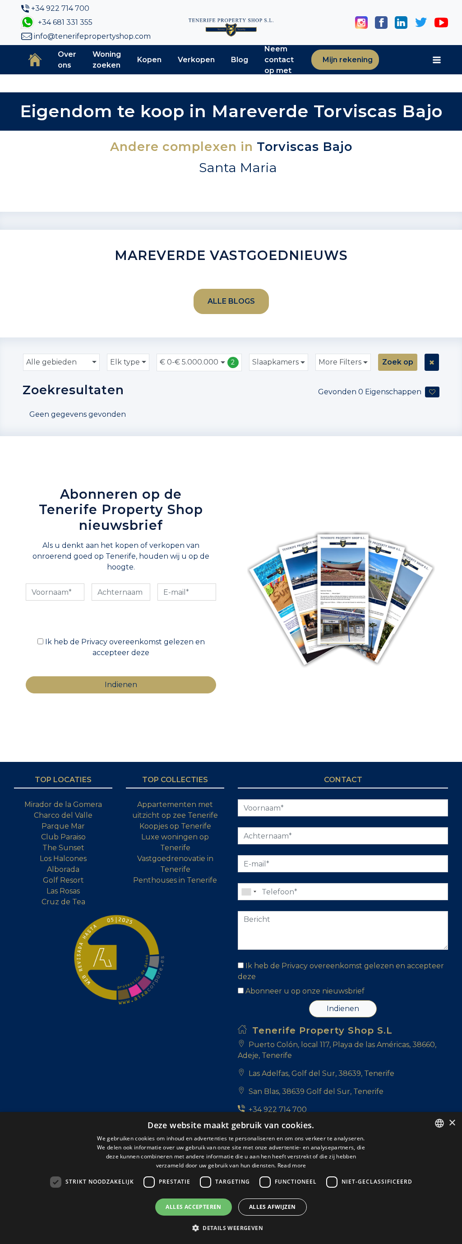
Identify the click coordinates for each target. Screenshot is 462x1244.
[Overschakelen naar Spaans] (398, 60)
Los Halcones (63, 858)
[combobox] (61, 362)
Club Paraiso (63, 837)
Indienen (343, 1008)
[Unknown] (248, 892)
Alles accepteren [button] (193, 1207)
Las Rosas (63, 891)
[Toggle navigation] (436, 60)
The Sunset (63, 847)
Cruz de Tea (63, 902)
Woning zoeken (106, 59)
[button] (231, 1227)
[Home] (35, 59)
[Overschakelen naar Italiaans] (413, 60)
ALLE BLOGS (231, 301)
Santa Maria (238, 167)
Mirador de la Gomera (63, 804)
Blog (239, 59)
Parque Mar (63, 826)
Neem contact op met (279, 60)
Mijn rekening (347, 59)
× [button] (451, 1123)
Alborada (63, 869)
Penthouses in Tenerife (175, 880)
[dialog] (231, 1178)
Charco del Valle (63, 815)
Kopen (149, 59)
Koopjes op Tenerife (175, 826)
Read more (291, 1165)
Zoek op (397, 362)
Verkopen (196, 59)
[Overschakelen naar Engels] (391, 60)
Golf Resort (63, 880)
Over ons (67, 59)
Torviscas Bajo (304, 146)
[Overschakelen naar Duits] (420, 60)
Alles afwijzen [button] (272, 1207)
